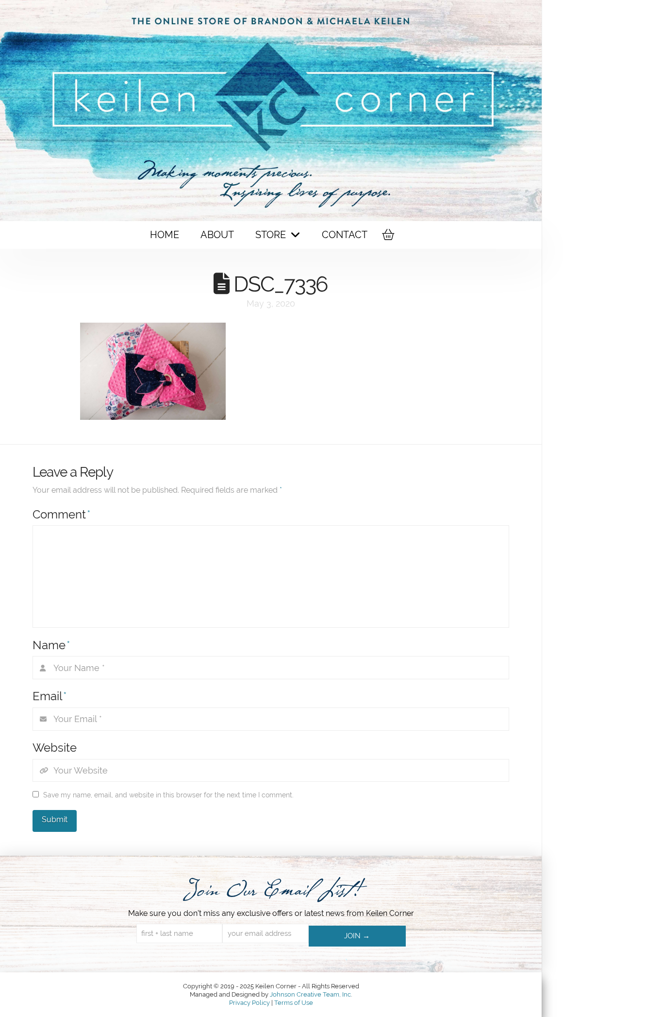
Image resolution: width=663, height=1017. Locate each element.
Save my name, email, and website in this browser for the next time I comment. (168, 795)
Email (50, 696)
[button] (387, 235)
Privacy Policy (250, 1002)
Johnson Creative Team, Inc (310, 994)
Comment (62, 514)
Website (55, 748)
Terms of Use (293, 1002)
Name (51, 645)
